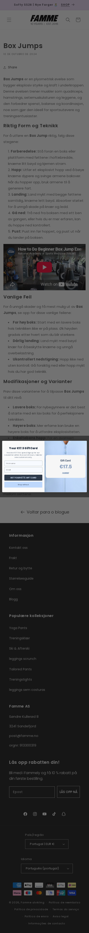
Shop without (23, 484)
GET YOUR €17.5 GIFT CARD (23, 477)
